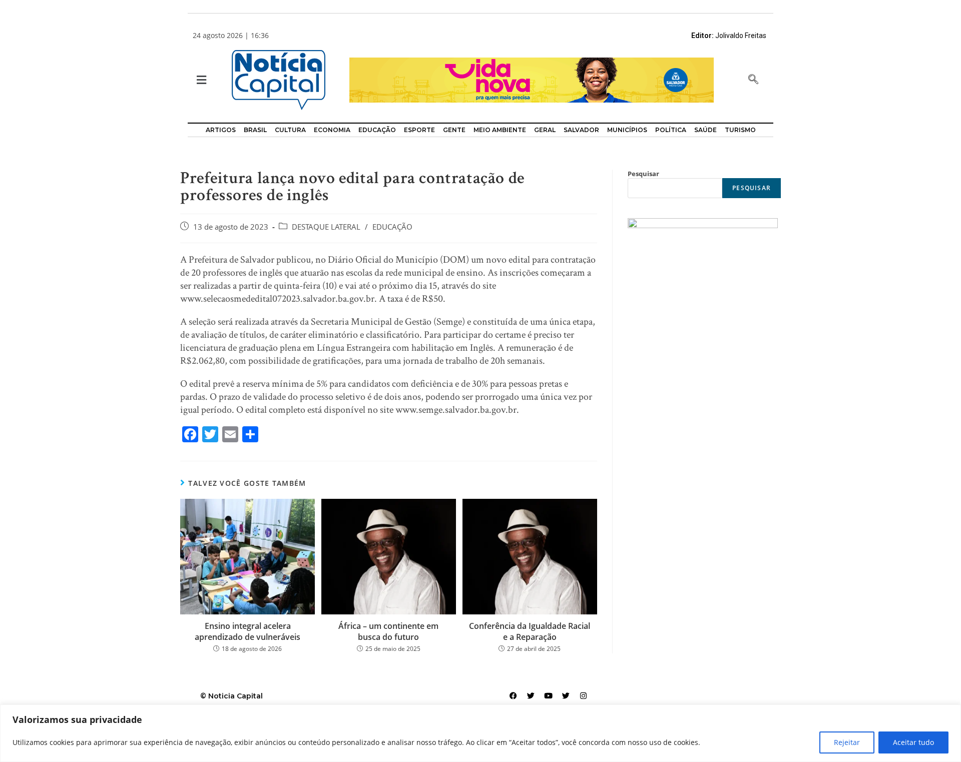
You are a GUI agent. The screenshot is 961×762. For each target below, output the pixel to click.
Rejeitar (847, 742)
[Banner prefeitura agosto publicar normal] (531, 79)
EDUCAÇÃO (392, 227)
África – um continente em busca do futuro (388, 631)
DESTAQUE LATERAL (326, 227)
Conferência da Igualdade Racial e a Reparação (529, 631)
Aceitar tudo (913, 742)
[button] (200, 80)
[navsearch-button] (753, 80)
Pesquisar (643, 173)
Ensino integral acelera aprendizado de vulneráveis (247, 631)
